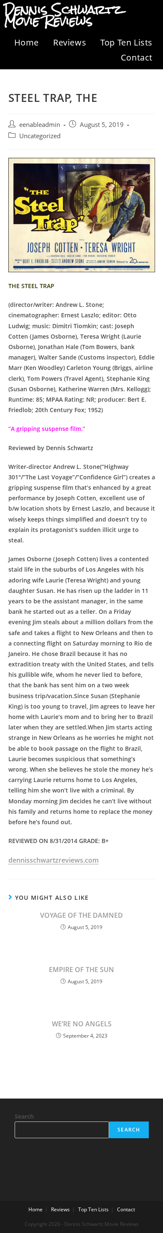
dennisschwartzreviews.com (53, 860)
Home (26, 42)
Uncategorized (40, 136)
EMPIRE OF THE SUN (81, 969)
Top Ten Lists (126, 42)
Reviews (69, 42)
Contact (137, 57)
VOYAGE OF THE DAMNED (81, 915)
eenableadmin (39, 125)
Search (24, 1116)
